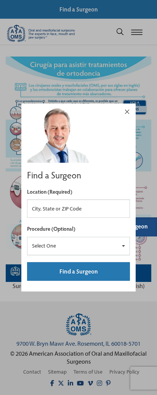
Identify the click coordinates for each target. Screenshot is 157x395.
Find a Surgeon (78, 271)
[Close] (127, 111)
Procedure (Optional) (51, 228)
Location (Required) (49, 191)
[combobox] (78, 246)
